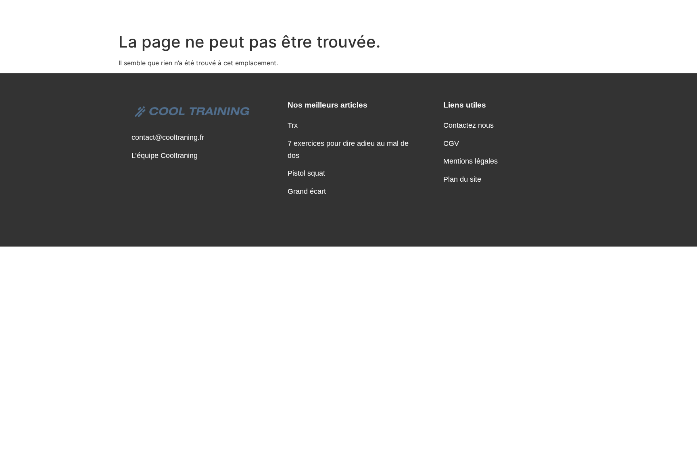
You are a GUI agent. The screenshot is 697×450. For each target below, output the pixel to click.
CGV (451, 143)
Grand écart (307, 191)
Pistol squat (306, 173)
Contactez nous (468, 125)
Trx (293, 125)
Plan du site (462, 179)
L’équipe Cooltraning (164, 155)
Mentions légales (470, 161)
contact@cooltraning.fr (167, 137)
